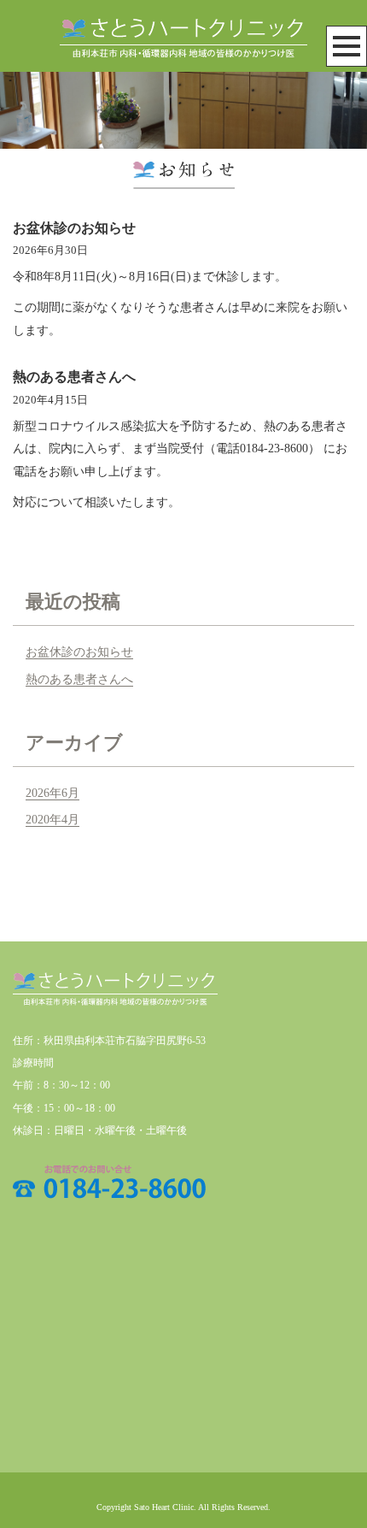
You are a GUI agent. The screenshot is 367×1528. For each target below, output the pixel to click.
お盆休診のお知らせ (74, 228)
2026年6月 (52, 793)
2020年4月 (52, 819)
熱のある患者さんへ (74, 377)
